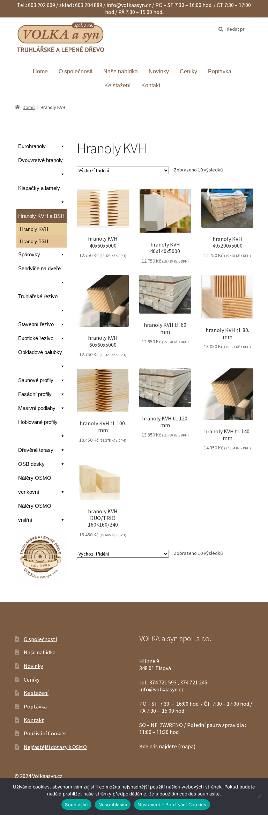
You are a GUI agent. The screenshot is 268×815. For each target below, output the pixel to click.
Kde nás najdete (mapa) (167, 746)
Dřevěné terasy (35, 450)
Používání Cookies (45, 733)
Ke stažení (117, 85)
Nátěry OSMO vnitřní (34, 513)
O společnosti (75, 71)
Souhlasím (76, 804)
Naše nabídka (120, 71)
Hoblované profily (38, 422)
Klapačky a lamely (39, 188)
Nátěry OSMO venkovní (34, 485)
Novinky (159, 71)
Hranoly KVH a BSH (41, 216)
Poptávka (219, 71)
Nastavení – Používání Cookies (171, 804)
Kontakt (150, 85)
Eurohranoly (32, 146)
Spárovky (29, 254)
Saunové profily (35, 380)
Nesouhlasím (112, 804)
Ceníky (188, 71)
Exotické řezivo (35, 338)
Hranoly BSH (34, 241)
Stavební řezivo (36, 324)
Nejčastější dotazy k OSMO (55, 746)
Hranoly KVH (34, 229)
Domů (29, 107)
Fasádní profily (35, 394)
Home (40, 71)
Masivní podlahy (36, 408)
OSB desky (31, 464)
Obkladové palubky (40, 352)
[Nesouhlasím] (259, 796)
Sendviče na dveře (39, 268)
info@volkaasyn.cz (129, 4)
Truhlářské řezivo (38, 296)
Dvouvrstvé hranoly (40, 160)
